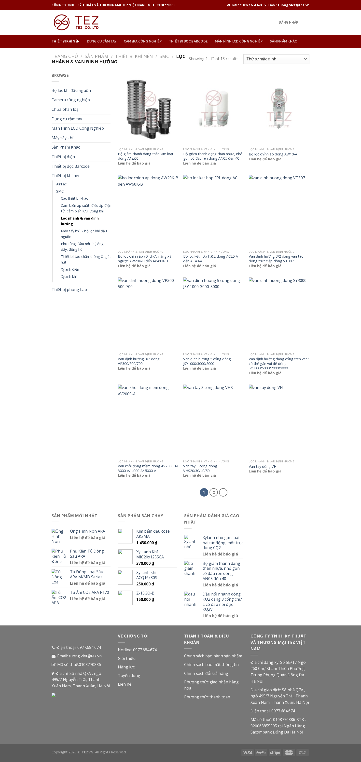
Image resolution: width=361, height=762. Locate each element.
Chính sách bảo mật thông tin (211, 664)
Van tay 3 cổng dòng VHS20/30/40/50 (200, 468)
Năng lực (126, 667)
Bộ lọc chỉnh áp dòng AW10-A (273, 154)
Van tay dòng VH (263, 466)
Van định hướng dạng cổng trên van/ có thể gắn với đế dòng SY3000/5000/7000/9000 (279, 363)
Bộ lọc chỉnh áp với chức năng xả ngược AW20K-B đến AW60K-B (144, 258)
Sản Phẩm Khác (283, 41)
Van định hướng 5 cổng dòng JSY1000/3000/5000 (207, 361)
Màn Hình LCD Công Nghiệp (239, 41)
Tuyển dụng (129, 675)
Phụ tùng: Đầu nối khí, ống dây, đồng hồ (82, 246)
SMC (164, 56)
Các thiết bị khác (74, 198)
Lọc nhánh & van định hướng (80, 221)
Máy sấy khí (62, 137)
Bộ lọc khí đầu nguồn (71, 90)
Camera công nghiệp (143, 41)
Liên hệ (124, 684)
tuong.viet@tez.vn (293, 5)
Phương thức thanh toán (207, 697)
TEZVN (87, 752)
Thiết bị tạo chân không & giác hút (86, 259)
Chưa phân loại (66, 109)
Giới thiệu (127, 658)
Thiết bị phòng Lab (69, 289)
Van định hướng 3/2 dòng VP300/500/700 (139, 361)
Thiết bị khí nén (66, 41)
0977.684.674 (252, 5)
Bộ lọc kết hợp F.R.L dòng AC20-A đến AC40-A (210, 258)
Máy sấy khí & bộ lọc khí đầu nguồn (84, 234)
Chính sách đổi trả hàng (206, 673)
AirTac (61, 184)
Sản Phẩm (96, 56)
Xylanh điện (70, 269)
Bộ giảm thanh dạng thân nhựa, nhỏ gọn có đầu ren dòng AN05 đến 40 (212, 156)
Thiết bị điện (63, 156)
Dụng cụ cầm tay (102, 41)
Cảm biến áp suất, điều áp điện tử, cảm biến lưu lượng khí (86, 208)
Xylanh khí (69, 276)
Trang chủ (65, 56)
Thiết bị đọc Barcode (188, 41)
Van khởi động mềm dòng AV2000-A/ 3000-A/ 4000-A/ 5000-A (148, 468)
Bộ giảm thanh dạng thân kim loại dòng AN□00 (145, 156)
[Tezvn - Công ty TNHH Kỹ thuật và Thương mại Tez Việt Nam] (76, 22)
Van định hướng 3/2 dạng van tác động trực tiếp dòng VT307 (276, 258)
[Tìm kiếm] (307, 22)
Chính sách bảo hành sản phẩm (213, 656)
